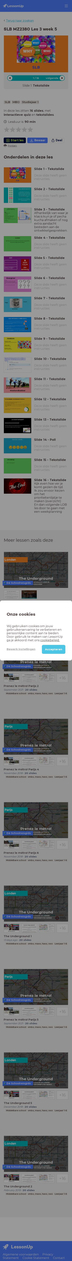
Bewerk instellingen (21, 649)
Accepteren (53, 649)
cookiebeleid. (50, 640)
